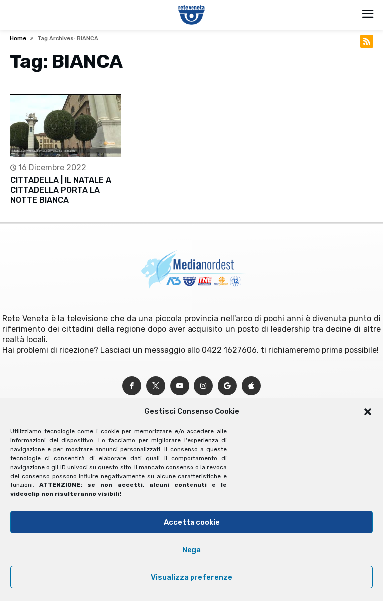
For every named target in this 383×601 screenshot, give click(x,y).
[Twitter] (155, 386)
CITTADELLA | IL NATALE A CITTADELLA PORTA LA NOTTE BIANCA (60, 190)
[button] (368, 412)
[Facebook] (131, 386)
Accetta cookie (192, 522)
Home (18, 38)
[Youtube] (179, 386)
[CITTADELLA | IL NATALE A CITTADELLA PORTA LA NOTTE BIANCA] (65, 125)
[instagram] (203, 386)
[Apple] (251, 386)
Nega (191, 549)
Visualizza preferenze (191, 577)
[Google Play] (227, 386)
